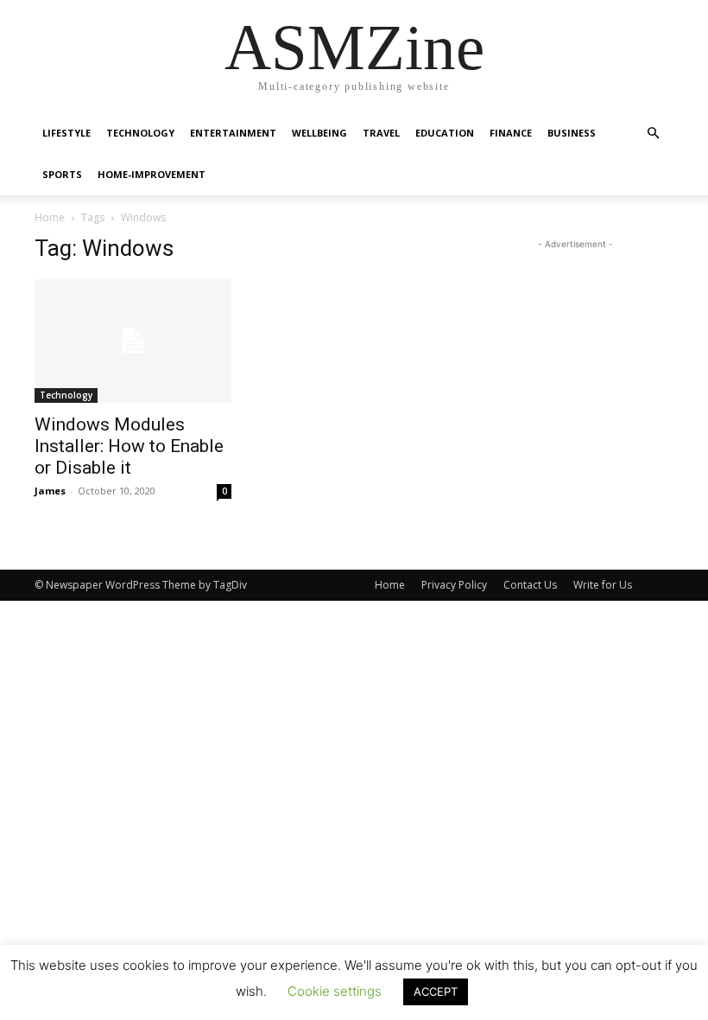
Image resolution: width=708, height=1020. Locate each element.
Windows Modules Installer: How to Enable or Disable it (129, 446)
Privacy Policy (454, 584)
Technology (140, 132)
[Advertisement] (575, 339)
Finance (511, 132)
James (50, 490)
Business (571, 132)
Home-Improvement (151, 174)
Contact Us (530, 584)
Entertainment (233, 132)
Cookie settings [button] (335, 991)
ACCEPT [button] (436, 991)
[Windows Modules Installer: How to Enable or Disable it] (133, 341)
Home (50, 217)
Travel (381, 132)
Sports (62, 174)
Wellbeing (319, 132)
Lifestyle (66, 132)
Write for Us (602, 584)
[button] (652, 133)
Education (444, 132)
